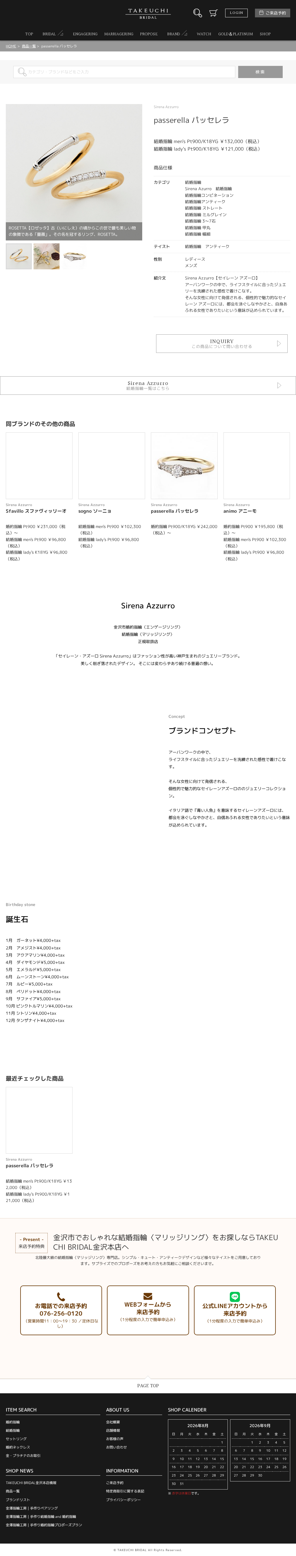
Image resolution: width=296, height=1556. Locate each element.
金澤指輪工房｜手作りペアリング (32, 1508)
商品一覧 (13, 1491)
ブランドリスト (18, 1499)
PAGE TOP (148, 1386)
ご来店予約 (276, 13)
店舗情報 (113, 1430)
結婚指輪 (13, 1430)
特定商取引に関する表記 (125, 1491)
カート (213, 13)
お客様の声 (114, 1438)
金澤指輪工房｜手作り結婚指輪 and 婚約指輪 (41, 1516)
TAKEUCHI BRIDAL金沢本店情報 (31, 1482)
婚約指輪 (13, 1422)
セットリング (16, 1438)
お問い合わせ (116, 1447)
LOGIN (236, 13)
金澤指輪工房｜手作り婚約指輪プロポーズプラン (44, 1524)
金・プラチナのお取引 (23, 1455)
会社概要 (113, 1422)
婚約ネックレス (18, 1447)
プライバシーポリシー (123, 1499)
